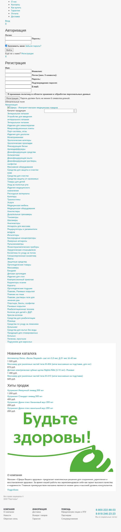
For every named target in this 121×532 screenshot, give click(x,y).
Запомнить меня (16, 45)
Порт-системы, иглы (17, 131)
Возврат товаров (39, 515)
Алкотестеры (13, 211)
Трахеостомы (13, 199)
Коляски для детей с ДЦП (19, 311)
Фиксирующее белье (17, 145)
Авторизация (11, 104)
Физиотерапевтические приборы (23, 246)
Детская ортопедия (16, 273)
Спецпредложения (69, 518)
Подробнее (12, 489)
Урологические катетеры (19, 140)
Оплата (14, 13)
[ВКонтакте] (97, 521)
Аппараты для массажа (18, 226)
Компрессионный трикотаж (20, 279)
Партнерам (66, 515)
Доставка (15, 16)
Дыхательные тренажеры (19, 214)
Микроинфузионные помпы (20, 128)
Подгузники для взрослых (19, 341)
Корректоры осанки (16, 282)
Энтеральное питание (18, 113)
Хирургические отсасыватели (21, 249)
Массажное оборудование (20, 166)
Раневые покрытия (16, 306)
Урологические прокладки (19, 143)
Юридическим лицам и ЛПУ (73, 512)
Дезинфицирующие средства (21, 151)
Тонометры (12, 217)
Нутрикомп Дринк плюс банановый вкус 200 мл (30, 402)
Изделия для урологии (18, 134)
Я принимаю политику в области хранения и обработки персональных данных (49, 93)
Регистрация (27, 53)
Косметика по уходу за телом (21, 252)
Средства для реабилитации (21, 317)
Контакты (15, 4)
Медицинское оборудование (21, 208)
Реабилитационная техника (20, 308)
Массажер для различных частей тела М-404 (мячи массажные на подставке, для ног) (49, 363)
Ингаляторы (13, 234)
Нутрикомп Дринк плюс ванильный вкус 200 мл (30, 407)
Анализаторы (13, 223)
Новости (7, 515)
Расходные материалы (18, 193)
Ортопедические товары (19, 264)
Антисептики (13, 154)
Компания (9, 509)
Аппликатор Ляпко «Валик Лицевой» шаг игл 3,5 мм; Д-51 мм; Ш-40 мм (41, 358)
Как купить (16, 7)
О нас (14, 1)
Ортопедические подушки (19, 288)
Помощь (66, 509)
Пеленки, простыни (16, 338)
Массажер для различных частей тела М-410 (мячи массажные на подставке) (45, 375)
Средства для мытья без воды (22, 329)
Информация (39, 509)
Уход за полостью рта (17, 184)
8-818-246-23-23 (106, 513)
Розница (11, 320)
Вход (7, 20)
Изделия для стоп (16, 276)
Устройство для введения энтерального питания (19, 118)
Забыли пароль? (33, 45)
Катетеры (12, 196)
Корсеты (11, 285)
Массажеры (13, 267)
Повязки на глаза (15, 294)
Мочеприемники (15, 137)
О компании (9, 512)
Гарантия (15, 10)
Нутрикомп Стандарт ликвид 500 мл (24, 396)
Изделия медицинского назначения (18, 189)
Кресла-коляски (15, 314)
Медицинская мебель (17, 205)
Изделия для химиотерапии (20, 125)
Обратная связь (11, 518)
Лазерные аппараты (17, 240)
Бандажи (11, 270)
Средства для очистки (18, 175)
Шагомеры (12, 220)
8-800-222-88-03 (106, 510)
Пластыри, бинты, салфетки (21, 303)
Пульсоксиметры (15, 243)
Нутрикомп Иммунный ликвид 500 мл (25, 390)
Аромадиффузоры (16, 148)
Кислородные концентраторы (21, 237)
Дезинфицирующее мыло (19, 157)
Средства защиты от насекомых (22, 178)
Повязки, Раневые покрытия (21, 291)
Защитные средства (17, 261)
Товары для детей (16, 181)
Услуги (10, 202)
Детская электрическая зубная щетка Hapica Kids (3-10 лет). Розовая (40, 369)
